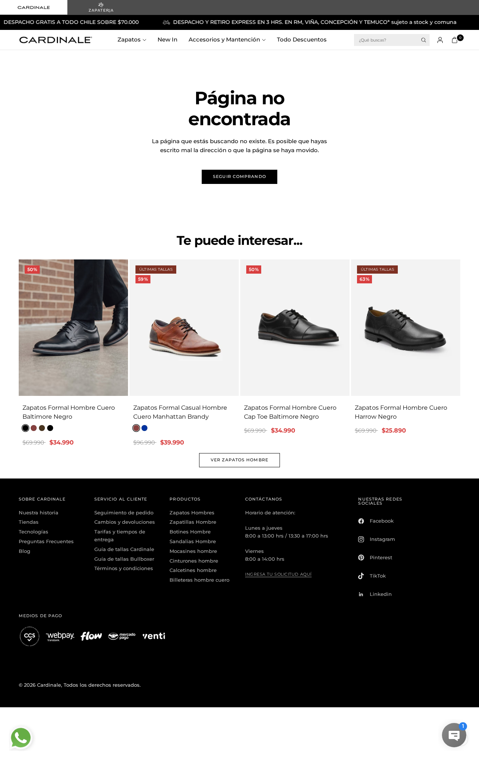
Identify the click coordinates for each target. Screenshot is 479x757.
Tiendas (29, 522)
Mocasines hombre (193, 551)
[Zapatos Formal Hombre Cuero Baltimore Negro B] (50, 428)
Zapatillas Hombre (193, 522)
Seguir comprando (239, 176)
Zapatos (129, 39)
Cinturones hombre (194, 561)
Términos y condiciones (123, 568)
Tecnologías (33, 532)
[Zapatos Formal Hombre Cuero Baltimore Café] (42, 428)
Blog (24, 551)
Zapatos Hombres (192, 513)
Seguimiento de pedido (123, 513)
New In (167, 39)
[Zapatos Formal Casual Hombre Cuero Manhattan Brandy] (184, 327)
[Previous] (24, 327)
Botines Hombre (190, 532)
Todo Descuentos (302, 39)
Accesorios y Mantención (224, 39)
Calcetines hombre (193, 570)
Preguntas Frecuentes (46, 541)
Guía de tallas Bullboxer (124, 559)
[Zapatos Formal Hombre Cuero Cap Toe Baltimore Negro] (295, 327)
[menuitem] (135, 40)
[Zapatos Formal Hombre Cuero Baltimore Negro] (73, 327)
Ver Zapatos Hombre (239, 459)
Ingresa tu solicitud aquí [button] (278, 574)
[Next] (122, 327)
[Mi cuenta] (440, 40)
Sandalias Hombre (193, 541)
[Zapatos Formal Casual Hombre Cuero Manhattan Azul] (144, 428)
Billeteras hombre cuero (199, 580)
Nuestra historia (38, 513)
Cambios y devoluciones (124, 522)
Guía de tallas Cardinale (124, 549)
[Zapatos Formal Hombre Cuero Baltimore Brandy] (34, 428)
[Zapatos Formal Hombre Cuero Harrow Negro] (405, 327)
